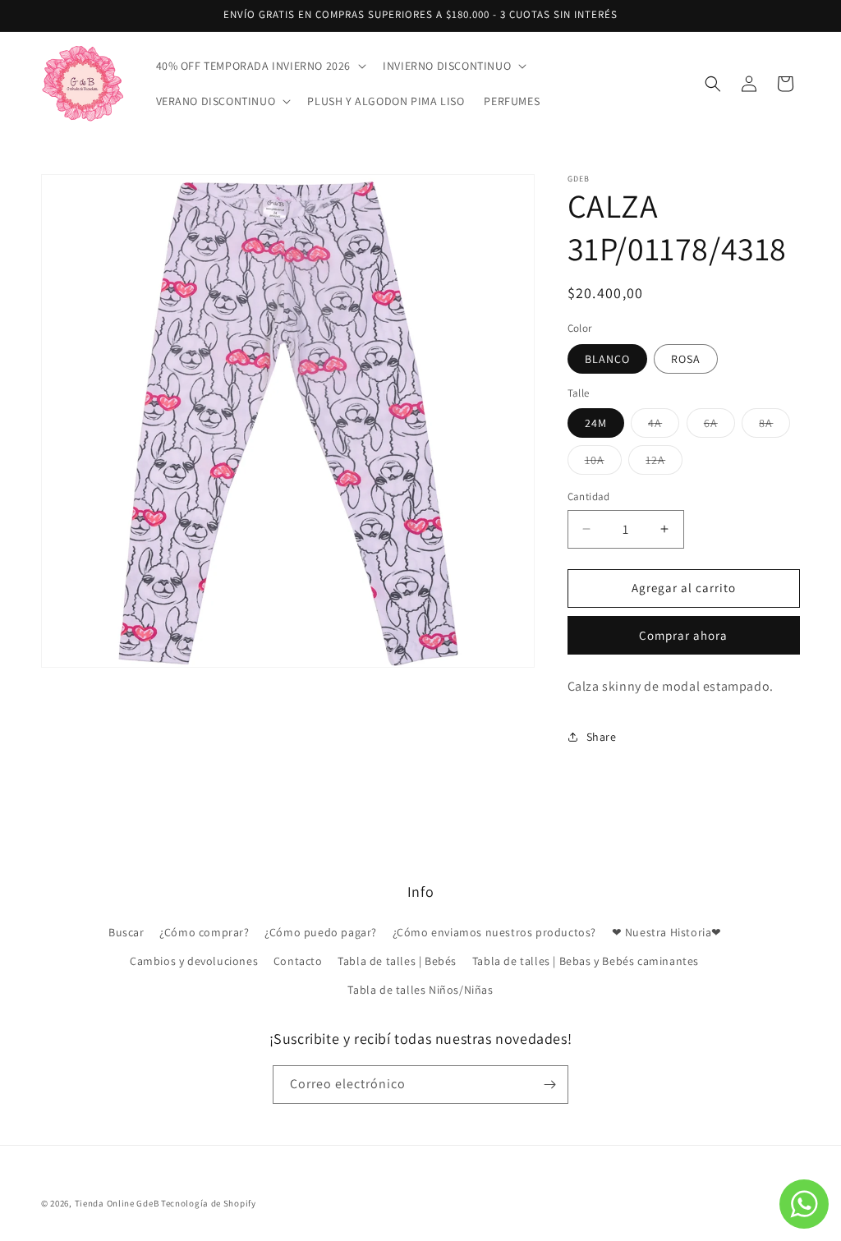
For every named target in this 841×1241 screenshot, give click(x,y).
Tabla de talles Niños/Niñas (420, 989)
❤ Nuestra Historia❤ (667, 932)
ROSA (686, 359)
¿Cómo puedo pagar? (320, 932)
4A (663, 426)
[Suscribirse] (549, 1084)
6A (719, 426)
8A (774, 426)
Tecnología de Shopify (208, 1203)
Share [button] (601, 736)
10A (603, 463)
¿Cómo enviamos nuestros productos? (494, 932)
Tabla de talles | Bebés (397, 961)
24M (596, 423)
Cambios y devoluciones (194, 961)
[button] (260, 65)
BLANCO (607, 359)
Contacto (298, 961)
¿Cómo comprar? (204, 932)
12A (664, 463)
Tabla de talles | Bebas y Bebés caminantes (585, 961)
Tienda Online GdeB (118, 1203)
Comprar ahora (683, 635)
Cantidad (589, 496)
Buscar (126, 932)
